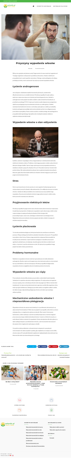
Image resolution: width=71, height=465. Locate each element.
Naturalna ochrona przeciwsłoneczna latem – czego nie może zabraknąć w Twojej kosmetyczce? (35, 384)
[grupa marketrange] (12, 455)
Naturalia (30, 68)
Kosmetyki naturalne (39, 68)
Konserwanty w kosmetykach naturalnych (58, 382)
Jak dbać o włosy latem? (12, 381)
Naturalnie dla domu (54, 422)
